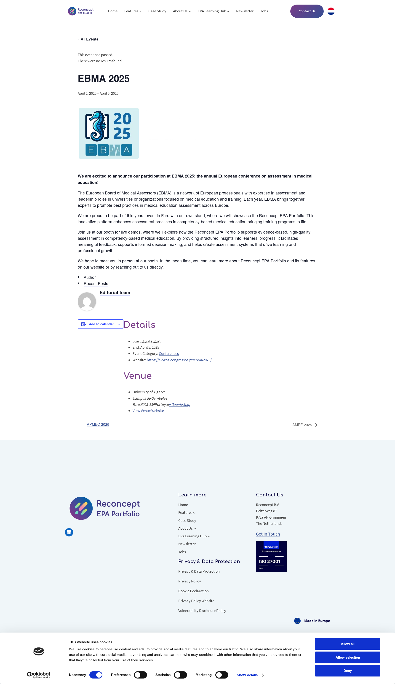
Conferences (169, 353)
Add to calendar (101, 324)
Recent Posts (96, 283)
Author (90, 277)
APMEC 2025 (98, 424)
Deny (348, 671)
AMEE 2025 (302, 424)
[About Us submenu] (190, 11)
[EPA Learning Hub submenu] (228, 11)
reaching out (127, 267)
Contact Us (307, 11)
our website (94, 267)
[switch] (140, 675)
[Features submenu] (140, 11)
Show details (247, 675)
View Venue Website (148, 410)
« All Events (88, 39)
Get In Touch (268, 534)
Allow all (348, 644)
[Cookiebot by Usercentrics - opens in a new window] (39, 675)
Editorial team (115, 292)
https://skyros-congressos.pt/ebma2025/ (179, 359)
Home (112, 10)
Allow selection (348, 657)
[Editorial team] (87, 309)
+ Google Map (179, 404)
